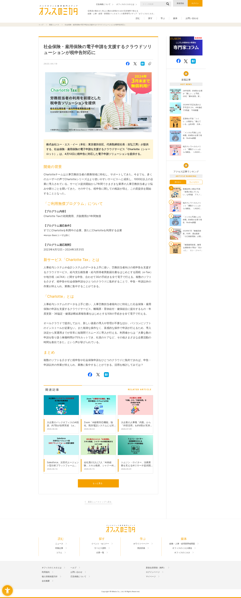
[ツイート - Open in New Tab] (135, 63)
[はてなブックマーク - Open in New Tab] (142, 63)
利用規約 (46, 572)
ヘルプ (73, 568)
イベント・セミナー (100, 544)
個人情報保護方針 (50, 576)
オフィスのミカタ (182, 553)
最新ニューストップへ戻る (99, 502)
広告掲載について (78, 576)
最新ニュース (54, 25)
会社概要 (46, 581)
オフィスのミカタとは (51, 568)
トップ (41, 25)
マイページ (151, 576)
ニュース (59, 544)
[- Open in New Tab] (186, 46)
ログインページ (153, 572)
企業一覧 (100, 553)
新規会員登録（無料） (156, 568)
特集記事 (59, 548)
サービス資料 (100, 548)
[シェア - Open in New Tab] (127, 63)
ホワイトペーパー (141, 544)
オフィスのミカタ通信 (182, 548)
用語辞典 (141, 548)
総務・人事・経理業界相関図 (182, 544)
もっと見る (97, 483)
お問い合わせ (192, 18)
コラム (59, 553)
